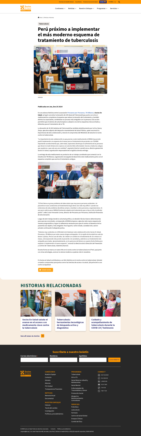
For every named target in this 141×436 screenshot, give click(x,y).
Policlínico (74, 407)
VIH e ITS (74, 377)
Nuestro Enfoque (53, 402)
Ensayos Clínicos (76, 419)
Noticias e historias (49, 17)
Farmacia (74, 413)
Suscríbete (78, 2)
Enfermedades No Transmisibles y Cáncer (79, 389)
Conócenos (50, 372)
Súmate (47, 380)
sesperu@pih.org (25, 431)
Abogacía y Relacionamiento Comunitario (77, 398)
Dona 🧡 (103, 2)
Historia (47, 405)
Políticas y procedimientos (54, 414)
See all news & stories (30, 336)
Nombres (54, 356)
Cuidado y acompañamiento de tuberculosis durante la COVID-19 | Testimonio (103, 323)
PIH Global (49, 386)
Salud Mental (75, 385)
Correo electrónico (29, 356)
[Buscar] (119, 1)
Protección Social (77, 393)
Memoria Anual (50, 396)
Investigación (49, 411)
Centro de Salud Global (79, 416)
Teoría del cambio (51, 408)
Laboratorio (75, 410)
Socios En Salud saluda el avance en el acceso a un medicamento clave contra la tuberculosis (35, 323)
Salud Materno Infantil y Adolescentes (79, 381)
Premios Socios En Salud (90, 2)
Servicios (75, 404)
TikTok (103, 388)
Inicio (41, 17)
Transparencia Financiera (53, 389)
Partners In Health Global (66, 2)
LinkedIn (104, 381)
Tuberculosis (44, 24)
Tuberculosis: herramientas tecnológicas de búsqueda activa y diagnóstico (70, 323)
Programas (76, 372)
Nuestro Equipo (50, 374)
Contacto (48, 377)
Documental (49, 398)
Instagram (105, 375)
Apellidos (83, 356)
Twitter (104, 391)
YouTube (104, 384)
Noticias (48, 393)
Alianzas (48, 383)
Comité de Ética (76, 422)
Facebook (104, 378)
